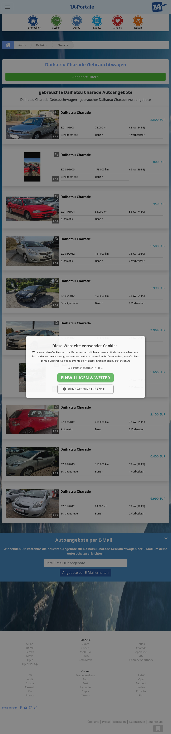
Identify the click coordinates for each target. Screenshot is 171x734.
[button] (85, 368)
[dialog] (85, 367)
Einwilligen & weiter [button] (85, 378)
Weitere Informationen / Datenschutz (108, 360)
